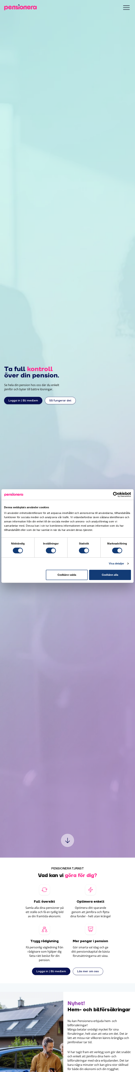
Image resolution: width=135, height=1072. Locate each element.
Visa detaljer (116, 563)
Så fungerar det (60, 400)
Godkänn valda (66, 574)
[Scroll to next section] (67, 840)
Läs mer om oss (88, 971)
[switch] (51, 550)
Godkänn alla (110, 574)
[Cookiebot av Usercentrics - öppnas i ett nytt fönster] (115, 494)
